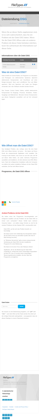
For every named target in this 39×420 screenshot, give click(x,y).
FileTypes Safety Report (8, 409)
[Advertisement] (19, 122)
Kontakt (11, 407)
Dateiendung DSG (24, 23)
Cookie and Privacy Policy (21, 407)
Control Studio (16, 202)
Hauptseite (13, 23)
